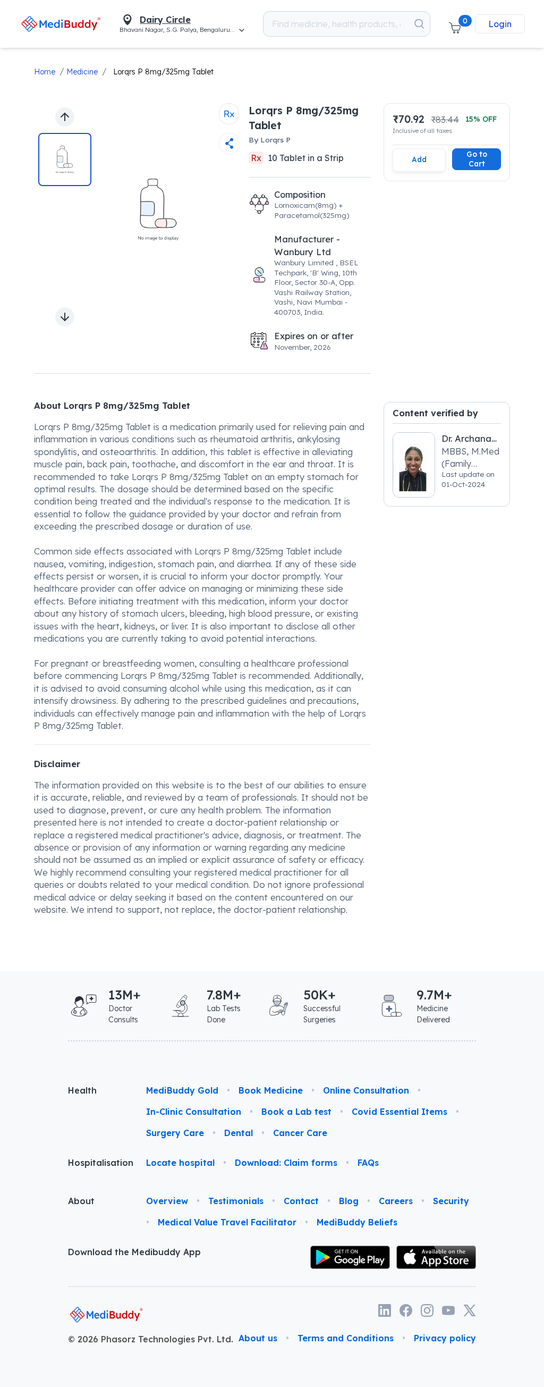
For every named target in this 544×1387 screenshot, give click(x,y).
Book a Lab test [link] (296, 1111)
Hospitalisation (98, 1162)
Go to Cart (476, 159)
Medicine (82, 72)
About (81, 1201)
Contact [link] (301, 1201)
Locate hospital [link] (180, 1162)
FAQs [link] (368, 1162)
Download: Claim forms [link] (286, 1162)
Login (500, 24)
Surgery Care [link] (175, 1133)
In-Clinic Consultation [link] (193, 1111)
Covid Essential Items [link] (399, 1111)
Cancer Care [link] (300, 1133)
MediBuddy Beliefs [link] (357, 1222)
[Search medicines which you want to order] (419, 24)
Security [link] (451, 1201)
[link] (61, 24)
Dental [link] (238, 1133)
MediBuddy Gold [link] (182, 1090)
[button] (454, 24)
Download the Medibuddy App (134, 1252)
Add (419, 159)
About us (258, 1338)
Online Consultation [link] (366, 1090)
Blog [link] (349, 1201)
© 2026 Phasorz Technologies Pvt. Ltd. (150, 1339)
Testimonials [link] (236, 1201)
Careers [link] (396, 1201)
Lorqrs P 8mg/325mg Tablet (163, 72)
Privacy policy (445, 1338)
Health (82, 1090)
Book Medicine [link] (271, 1090)
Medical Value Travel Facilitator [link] (227, 1222)
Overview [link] (167, 1201)
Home (44, 72)
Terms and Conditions (346, 1338)
